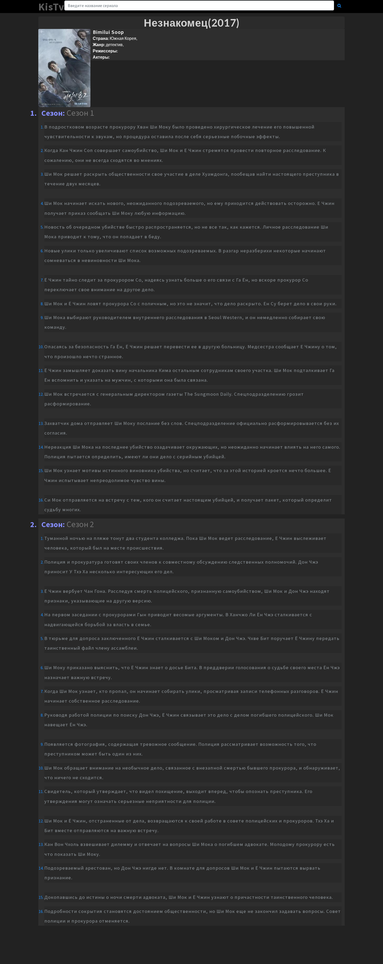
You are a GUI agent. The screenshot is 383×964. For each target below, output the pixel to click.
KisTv (51, 7)
